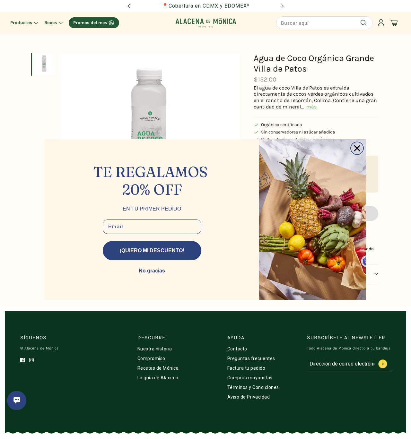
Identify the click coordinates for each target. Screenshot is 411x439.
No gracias (152, 270)
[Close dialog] (357, 148)
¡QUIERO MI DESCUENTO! (152, 250)
